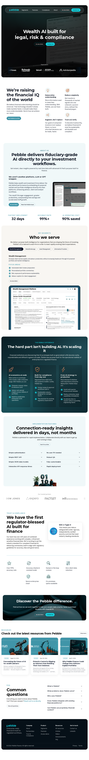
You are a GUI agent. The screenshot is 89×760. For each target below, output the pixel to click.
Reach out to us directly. (32, 701)
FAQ (56, 739)
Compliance (46, 10)
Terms (80, 746)
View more (83, 633)
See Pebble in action (14, 118)
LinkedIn (72, 731)
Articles (57, 731)
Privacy (75, 746)
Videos (57, 734)
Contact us (76, 10)
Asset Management (44, 249)
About (56, 10)
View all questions (13, 706)
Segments (25, 10)
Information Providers (60, 249)
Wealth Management (16, 249)
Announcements (60, 737)
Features (35, 10)
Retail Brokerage (30, 249)
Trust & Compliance (30, 735)
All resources (59, 728)
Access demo (65, 10)
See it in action (44, 444)
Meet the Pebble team (27, 204)
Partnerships (30, 731)
